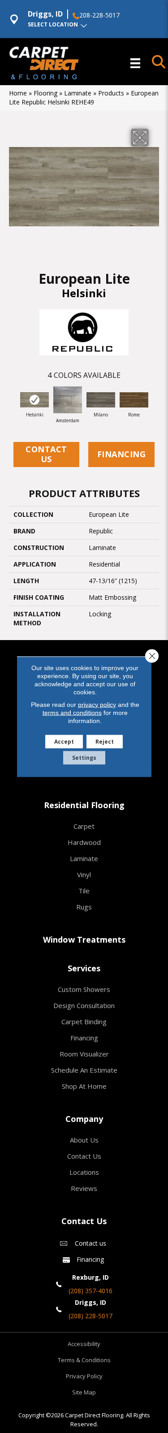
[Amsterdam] (67, 400)
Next (154, 401)
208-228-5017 (99, 15)
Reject (104, 741)
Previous (13, 401)
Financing (121, 454)
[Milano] (100, 400)
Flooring (45, 93)
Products (111, 93)
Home (18, 93)
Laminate (77, 93)
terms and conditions (72, 712)
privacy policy (97, 704)
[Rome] (134, 400)
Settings (84, 757)
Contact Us (46, 454)
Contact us (90, 1243)
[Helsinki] (34, 400)
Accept (64, 741)
